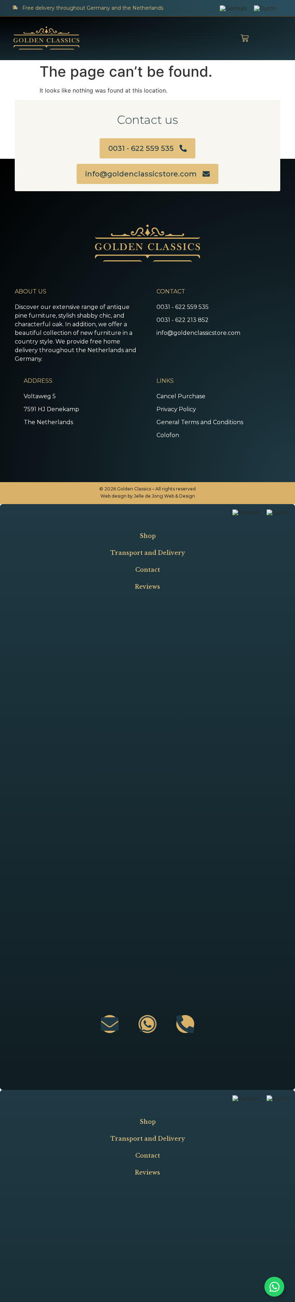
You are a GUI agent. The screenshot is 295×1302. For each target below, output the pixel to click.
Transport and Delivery (147, 552)
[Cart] (244, 38)
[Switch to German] (233, 8)
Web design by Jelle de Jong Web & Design (147, 496)
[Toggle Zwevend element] (274, 1287)
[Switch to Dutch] (265, 8)
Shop (148, 535)
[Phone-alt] (185, 1024)
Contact (147, 569)
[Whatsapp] (147, 1024)
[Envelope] (110, 1024)
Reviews (147, 586)
